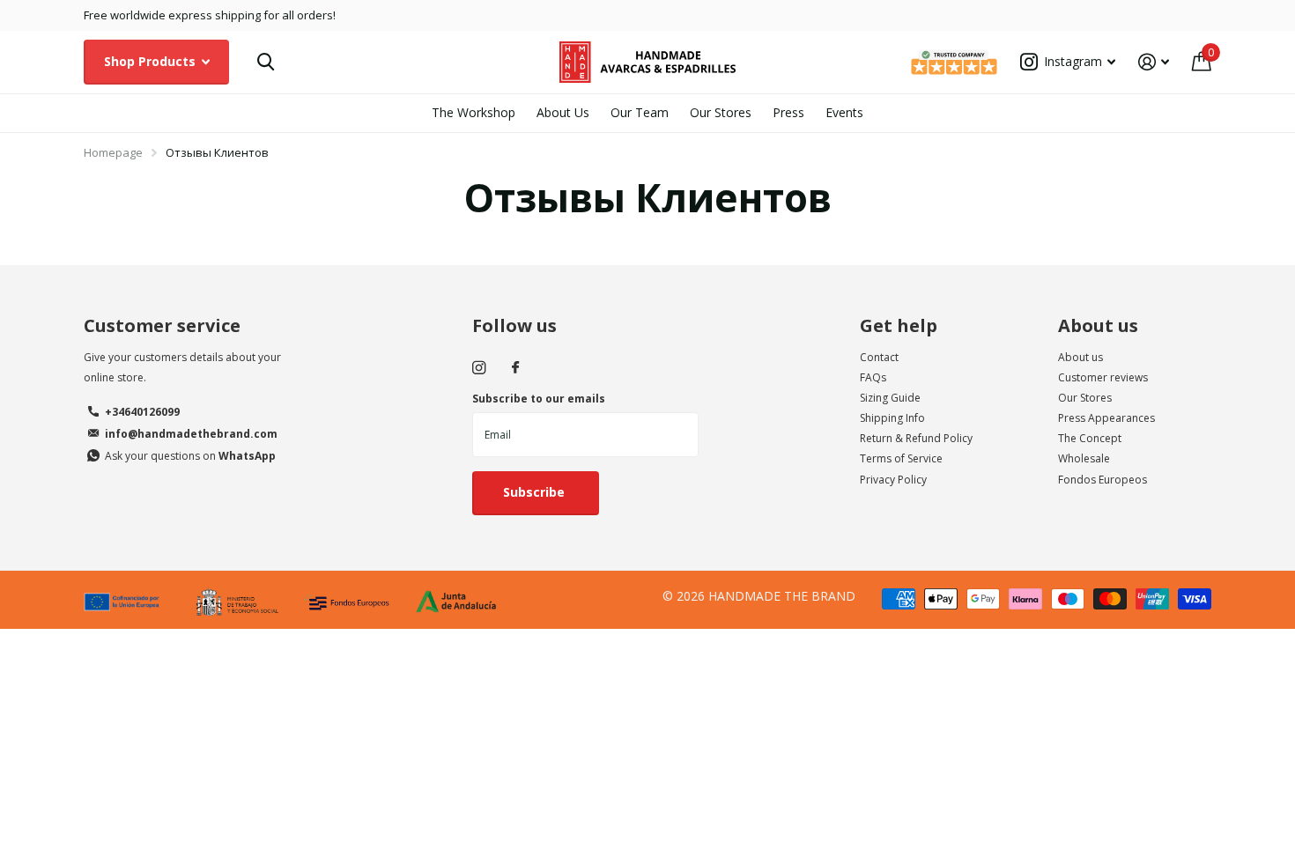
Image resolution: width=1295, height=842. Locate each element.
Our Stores (720, 112)
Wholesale (1084, 458)
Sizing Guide (890, 397)
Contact (879, 357)
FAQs (873, 377)
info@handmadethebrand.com (191, 433)
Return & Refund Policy (916, 438)
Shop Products (151, 61)
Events (844, 112)
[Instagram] (478, 367)
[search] (265, 62)
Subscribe (535, 492)
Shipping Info (892, 417)
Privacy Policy (893, 479)
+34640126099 (142, 411)
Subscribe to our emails (538, 398)
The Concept (1089, 438)
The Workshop (473, 112)
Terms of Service (901, 458)
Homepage (113, 152)
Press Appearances (1106, 417)
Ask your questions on (190, 455)
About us (1098, 325)
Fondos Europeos (1102, 479)
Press (788, 112)
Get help (898, 325)
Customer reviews (1103, 377)
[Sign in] (1153, 62)
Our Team (639, 112)
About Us (562, 112)
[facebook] (515, 368)
